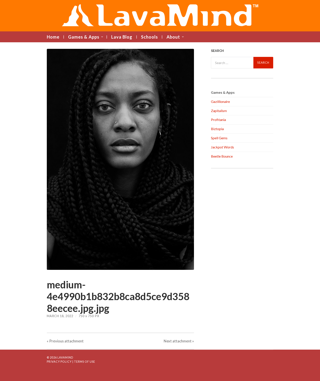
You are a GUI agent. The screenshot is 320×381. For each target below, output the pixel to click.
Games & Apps (83, 36)
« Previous (65, 341)
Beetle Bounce (222, 156)
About (173, 36)
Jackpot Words (222, 147)
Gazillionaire (220, 101)
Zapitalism (219, 111)
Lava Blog (121, 36)
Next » (179, 341)
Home (53, 36)
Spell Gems (219, 138)
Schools (149, 36)
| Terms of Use (83, 361)
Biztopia (217, 129)
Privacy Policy (59, 361)
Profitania (218, 119)
